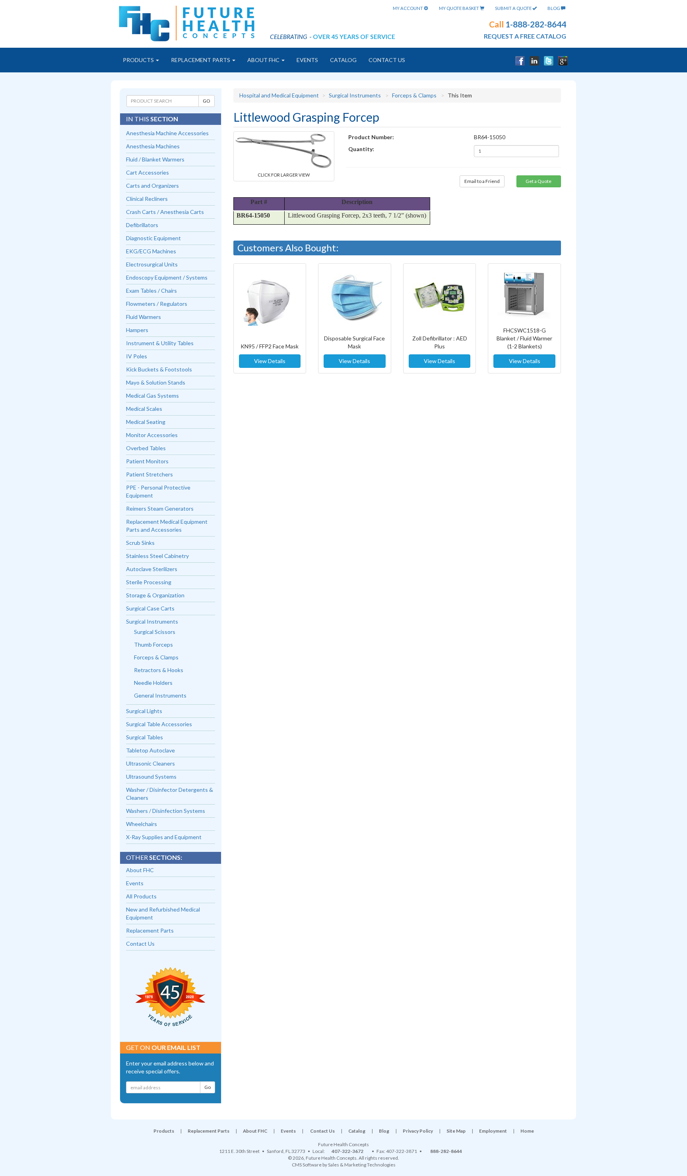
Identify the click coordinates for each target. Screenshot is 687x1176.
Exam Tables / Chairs (151, 290)
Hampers (137, 330)
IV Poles (136, 356)
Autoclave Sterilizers (151, 569)
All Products (141, 896)
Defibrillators (142, 225)
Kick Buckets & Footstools (159, 369)
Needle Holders (153, 682)
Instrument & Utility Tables (160, 343)
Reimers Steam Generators (160, 508)
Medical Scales (144, 408)
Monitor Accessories (152, 435)
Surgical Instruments (355, 95)
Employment (493, 1131)
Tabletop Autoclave (150, 750)
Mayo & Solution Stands (155, 382)
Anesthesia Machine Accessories (167, 133)
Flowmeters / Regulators (156, 303)
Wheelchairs (141, 823)
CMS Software (307, 1165)
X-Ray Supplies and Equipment (164, 837)
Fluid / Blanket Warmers (155, 159)
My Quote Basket (459, 8)
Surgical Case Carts (150, 608)
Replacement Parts (201, 59)
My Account (408, 8)
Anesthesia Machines (153, 146)
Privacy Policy (418, 1131)
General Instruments (160, 695)
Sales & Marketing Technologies (362, 1165)
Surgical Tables (144, 737)
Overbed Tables (146, 448)
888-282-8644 (446, 1151)
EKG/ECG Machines (151, 251)
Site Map (456, 1131)
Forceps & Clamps (414, 95)
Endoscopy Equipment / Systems (167, 277)
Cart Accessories (147, 172)
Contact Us (387, 59)
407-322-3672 (347, 1151)
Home (527, 1131)
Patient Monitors (147, 461)
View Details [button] (269, 361)
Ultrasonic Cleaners (150, 763)
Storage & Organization (155, 595)
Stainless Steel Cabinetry (157, 555)
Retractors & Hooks (158, 670)
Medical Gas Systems (152, 395)
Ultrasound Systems (151, 776)
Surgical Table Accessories (159, 724)
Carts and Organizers (152, 185)
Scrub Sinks (140, 542)
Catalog (343, 59)
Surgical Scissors (154, 631)
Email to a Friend (482, 181)
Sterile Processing (148, 582)
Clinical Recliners (147, 198)
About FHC (264, 59)
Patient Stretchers (149, 474)
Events (307, 59)
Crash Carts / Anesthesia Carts (165, 211)
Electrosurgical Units (152, 264)
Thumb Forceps (153, 644)
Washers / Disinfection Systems (165, 810)
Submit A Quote (513, 8)
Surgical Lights (144, 711)
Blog (554, 8)
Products (139, 59)
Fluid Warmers (143, 316)
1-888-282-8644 (535, 24)
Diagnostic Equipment (153, 238)
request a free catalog (525, 36)
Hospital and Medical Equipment (279, 95)
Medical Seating (145, 421)
